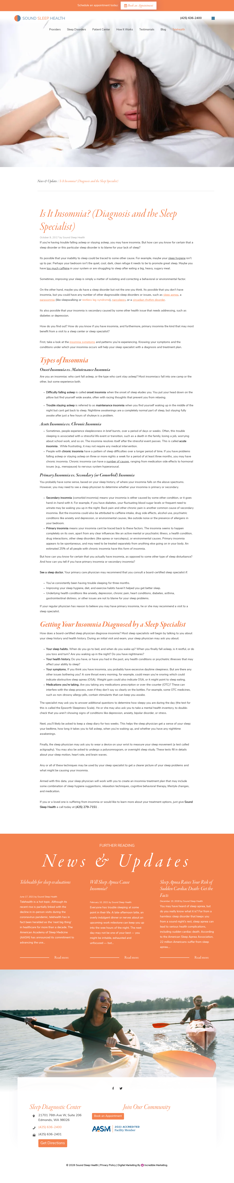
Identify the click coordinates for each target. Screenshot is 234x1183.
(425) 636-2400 (50, 1127)
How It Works (124, 29)
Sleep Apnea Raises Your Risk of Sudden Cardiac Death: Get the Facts (186, 889)
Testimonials (146, 29)
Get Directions (52, 1143)
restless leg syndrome (96, 300)
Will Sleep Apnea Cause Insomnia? (110, 885)
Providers (55, 29)
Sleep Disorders (76, 29)
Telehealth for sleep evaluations (45, 882)
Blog (163, 29)
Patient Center (101, 29)
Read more (61, 957)
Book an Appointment (140, 5)
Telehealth (178, 29)
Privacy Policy (108, 1165)
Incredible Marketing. (156, 1165)
